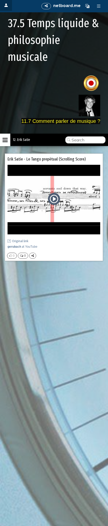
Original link (20, 241)
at (22, 246)
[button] (87, 6)
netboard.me (67, 5)
